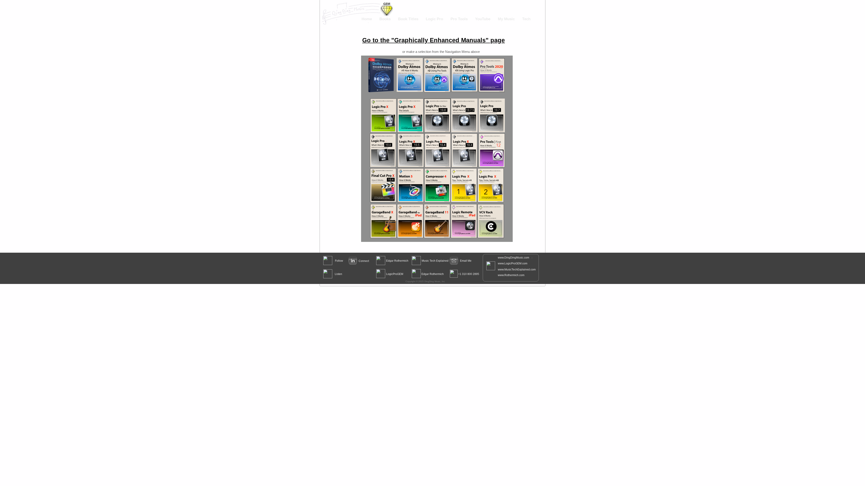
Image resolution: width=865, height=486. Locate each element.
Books (385, 19)
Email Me (465, 260)
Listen (338, 274)
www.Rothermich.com (511, 275)
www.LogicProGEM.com (512, 263)
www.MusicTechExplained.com (517, 269)
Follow (339, 260)
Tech (526, 19)
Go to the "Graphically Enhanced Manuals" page (433, 40)
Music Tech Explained (435, 260)
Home (367, 19)
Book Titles (408, 19)
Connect (364, 261)
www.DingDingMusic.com (513, 257)
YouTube (482, 19)
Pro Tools (459, 19)
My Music (506, 19)
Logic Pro (434, 19)
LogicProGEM (394, 274)
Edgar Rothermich (397, 260)
